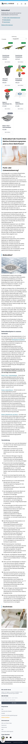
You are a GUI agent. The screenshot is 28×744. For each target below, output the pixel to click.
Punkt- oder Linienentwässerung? (12, 17)
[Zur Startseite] (7, 4)
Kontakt (3, 713)
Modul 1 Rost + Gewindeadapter (9, 375)
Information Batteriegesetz (7, 731)
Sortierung (14, 36)
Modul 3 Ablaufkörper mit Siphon (9, 414)
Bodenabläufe (7, 20)
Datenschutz (4, 727)
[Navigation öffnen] (25, 3)
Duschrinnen (7, 22)
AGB (2, 729)
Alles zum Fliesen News (6, 723)
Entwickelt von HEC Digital (18, 742)
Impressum (3, 725)
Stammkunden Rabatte (6, 711)
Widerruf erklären (5, 717)
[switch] (3, 741)
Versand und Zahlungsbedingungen (9, 715)
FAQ (2, 709)
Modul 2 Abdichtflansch (7, 390)
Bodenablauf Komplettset (18, 339)
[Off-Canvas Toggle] (17, 3)
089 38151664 (4, 696)
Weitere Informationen (7, 25)
